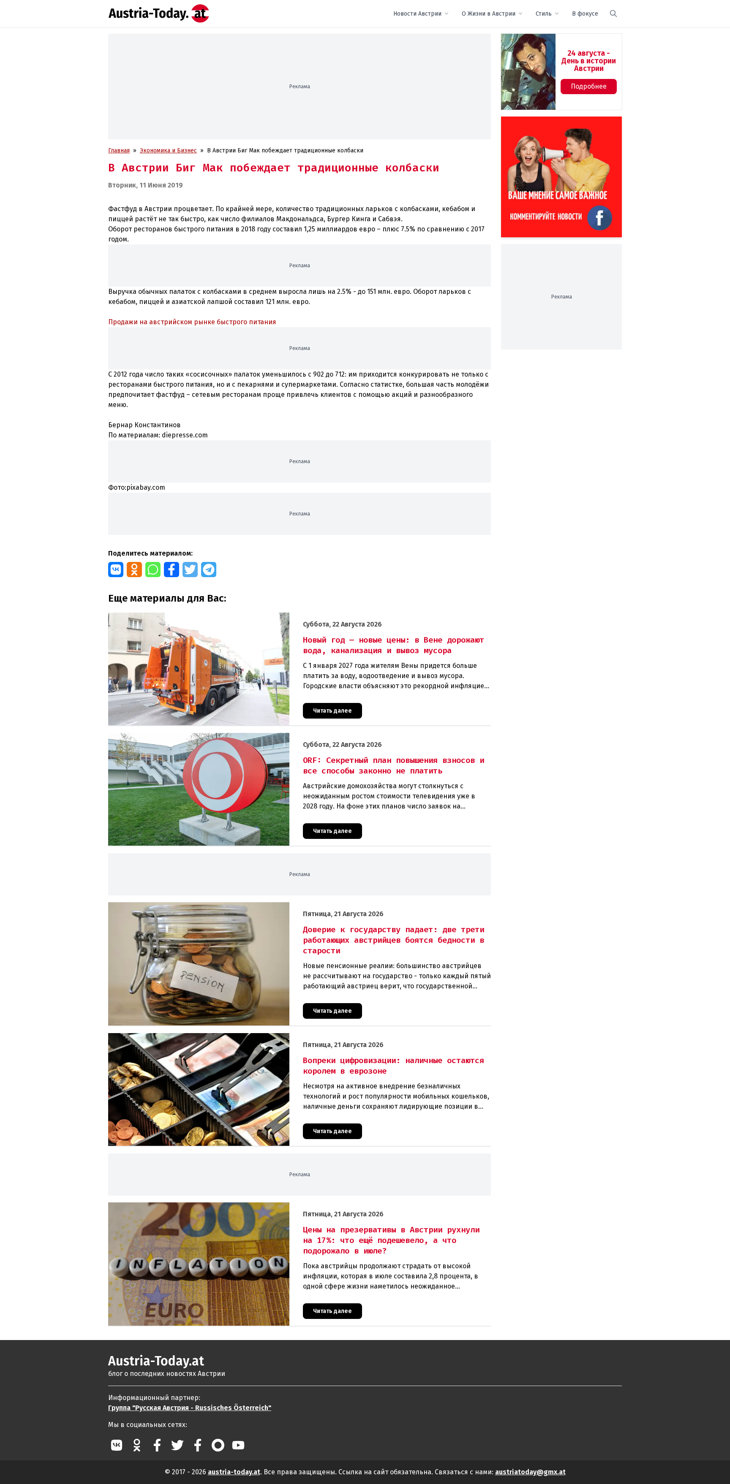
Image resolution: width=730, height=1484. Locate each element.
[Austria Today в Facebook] (157, 1445)
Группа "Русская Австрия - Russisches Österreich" (189, 1408)
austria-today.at (234, 1472)
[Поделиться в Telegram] (208, 569)
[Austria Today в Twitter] (177, 1445)
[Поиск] (613, 13)
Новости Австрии (417, 13)
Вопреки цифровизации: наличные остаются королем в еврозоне (201, 1037)
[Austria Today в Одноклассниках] (137, 1445)
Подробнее (589, 86)
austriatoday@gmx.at (530, 1472)
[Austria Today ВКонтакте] (116, 1445)
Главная (119, 150)
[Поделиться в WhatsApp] (153, 569)
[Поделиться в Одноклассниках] (134, 569)
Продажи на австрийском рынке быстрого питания (192, 322)
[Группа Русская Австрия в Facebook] (197, 1445)
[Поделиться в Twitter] (190, 569)
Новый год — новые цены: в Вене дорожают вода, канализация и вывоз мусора (220, 617)
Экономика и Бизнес (168, 150)
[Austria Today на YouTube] (238, 1445)
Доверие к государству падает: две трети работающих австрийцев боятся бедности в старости (242, 906)
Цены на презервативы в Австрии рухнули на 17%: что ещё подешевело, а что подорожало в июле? (249, 1206)
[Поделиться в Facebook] (171, 569)
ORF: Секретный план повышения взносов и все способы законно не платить (217, 737)
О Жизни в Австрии (488, 13)
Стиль (544, 13)
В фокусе (585, 13)
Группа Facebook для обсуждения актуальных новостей (555, 126)
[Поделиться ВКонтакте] (115, 569)
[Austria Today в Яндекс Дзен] (218, 1445)
